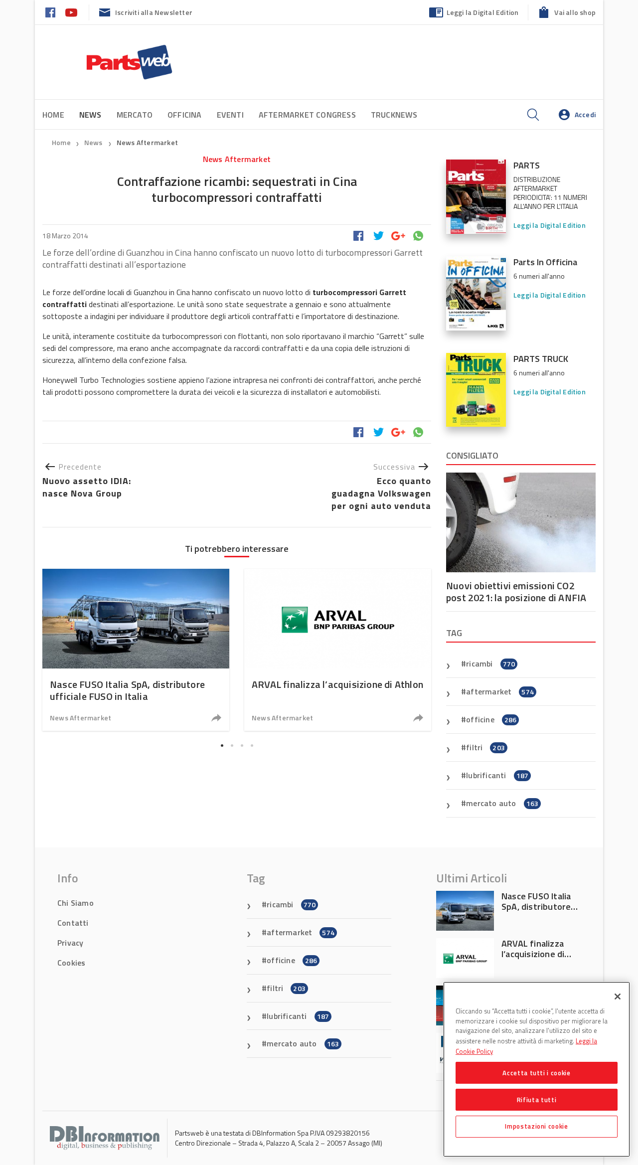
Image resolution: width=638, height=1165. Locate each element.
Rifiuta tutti (537, 1099)
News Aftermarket (147, 142)
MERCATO (135, 115)
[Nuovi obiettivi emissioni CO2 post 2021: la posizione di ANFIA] (521, 522)
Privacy (70, 943)
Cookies (71, 963)
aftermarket (500, 691)
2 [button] (232, 745)
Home (53, 115)
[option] (136, 649)
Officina (184, 115)
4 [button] (252, 745)
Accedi (585, 114)
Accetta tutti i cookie (536, 1072)
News (94, 142)
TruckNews (394, 115)
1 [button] (222, 745)
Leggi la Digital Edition (483, 12)
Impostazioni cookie (536, 1126)
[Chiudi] (618, 996)
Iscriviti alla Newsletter (153, 12)
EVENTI (230, 115)
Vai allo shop (575, 12)
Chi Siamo (75, 903)
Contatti (73, 923)
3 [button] (242, 745)
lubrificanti (497, 775)
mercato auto (502, 803)
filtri (485, 747)
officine (491, 719)
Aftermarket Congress (307, 115)
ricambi (490, 663)
